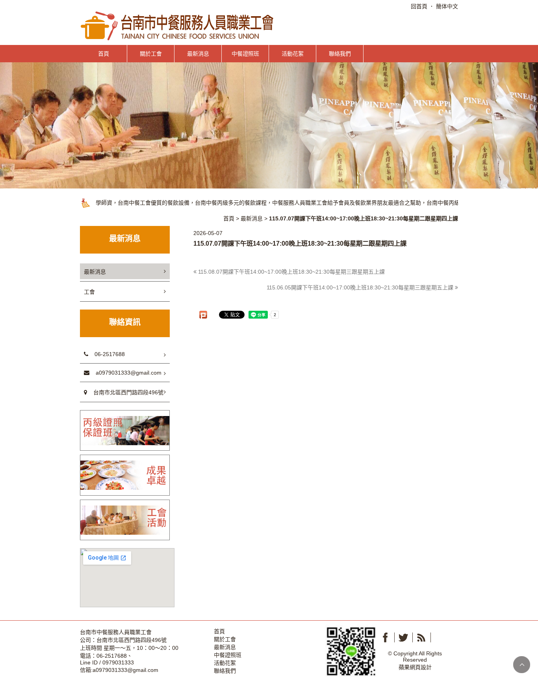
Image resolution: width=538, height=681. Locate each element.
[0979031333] (351, 650)
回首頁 (419, 6)
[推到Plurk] (203, 315)
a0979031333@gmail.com (125, 372)
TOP (521, 664)
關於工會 (151, 53)
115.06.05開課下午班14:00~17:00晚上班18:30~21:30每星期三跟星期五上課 (361, 287)
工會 (89, 292)
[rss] (421, 637)
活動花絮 (293, 53)
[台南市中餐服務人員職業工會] (178, 25)
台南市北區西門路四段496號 (125, 392)
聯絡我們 (340, 53)
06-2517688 (106, 354)
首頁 (103, 53)
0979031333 (118, 662)
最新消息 (198, 53)
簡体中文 (447, 6)
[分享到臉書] (385, 637)
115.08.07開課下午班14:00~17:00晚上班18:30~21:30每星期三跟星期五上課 (291, 272)
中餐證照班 (245, 53)
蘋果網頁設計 (415, 667)
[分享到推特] (403, 637)
